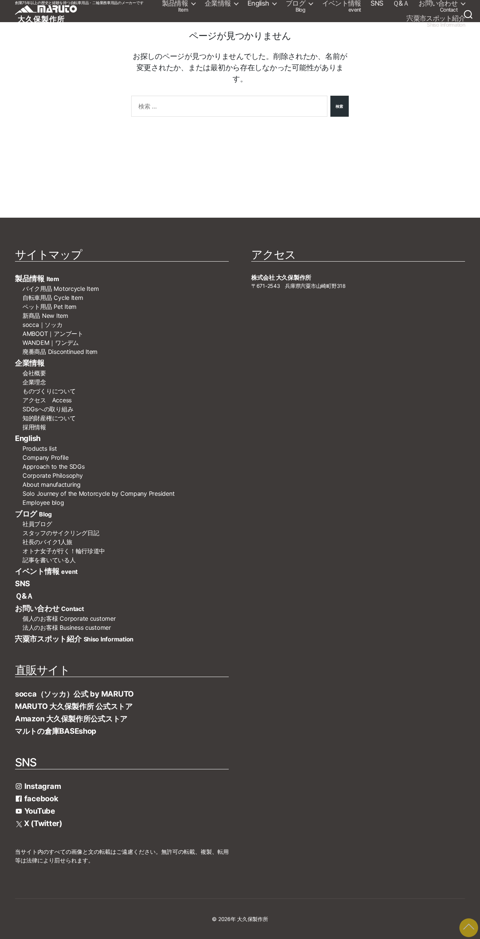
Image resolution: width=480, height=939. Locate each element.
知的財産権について (49, 418)
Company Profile (45, 457)
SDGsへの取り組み (47, 409)
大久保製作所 (252, 919)
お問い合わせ (438, 6)
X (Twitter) (42, 823)
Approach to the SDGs (53, 466)
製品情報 (175, 6)
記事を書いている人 (49, 560)
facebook (40, 798)
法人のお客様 (66, 627)
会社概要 (37, 373)
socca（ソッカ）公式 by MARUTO (74, 693)
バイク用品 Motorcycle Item (60, 288)
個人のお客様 (69, 618)
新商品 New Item (45, 315)
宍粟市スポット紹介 (435, 21)
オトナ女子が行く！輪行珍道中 (63, 551)
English (258, 3)
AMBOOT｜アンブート (52, 333)
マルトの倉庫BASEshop (55, 731)
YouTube (38, 811)
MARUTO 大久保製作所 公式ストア (74, 706)
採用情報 (34, 427)
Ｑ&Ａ (401, 3)
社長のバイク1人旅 (47, 542)
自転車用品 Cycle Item (52, 297)
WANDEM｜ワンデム (50, 342)
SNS (377, 3)
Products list (39, 448)
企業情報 (218, 3)
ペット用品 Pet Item (49, 306)
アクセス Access (47, 400)
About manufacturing (51, 484)
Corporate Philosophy (52, 475)
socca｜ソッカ (42, 324)
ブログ (295, 6)
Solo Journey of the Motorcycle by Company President (98, 493)
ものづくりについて (49, 391)
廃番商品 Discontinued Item (60, 351)
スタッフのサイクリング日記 (60, 533)
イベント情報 (341, 6)
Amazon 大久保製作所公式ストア (71, 718)
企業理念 (34, 382)
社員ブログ (37, 524)
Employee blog (43, 502)
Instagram (41, 786)
